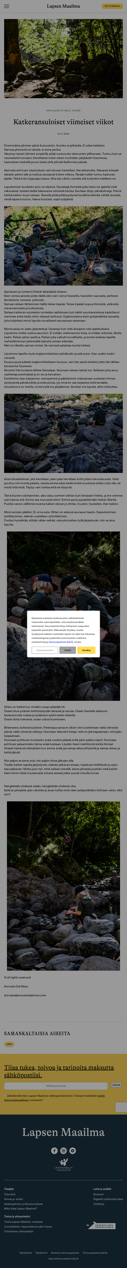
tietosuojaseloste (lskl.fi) (61, 642)
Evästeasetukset (45, 650)
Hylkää (67, 650)
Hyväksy (86, 650)
